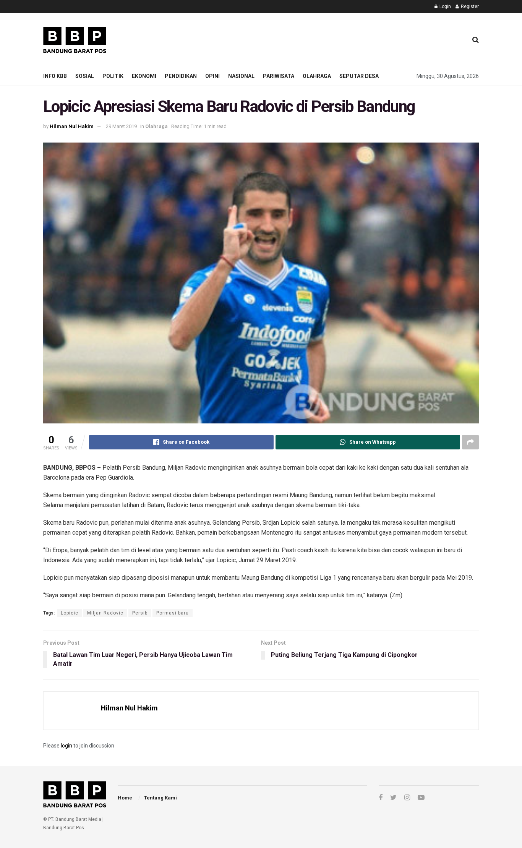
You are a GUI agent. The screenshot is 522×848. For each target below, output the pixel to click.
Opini (212, 76)
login (66, 746)
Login (444, 6)
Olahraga (317, 76)
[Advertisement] (322, 38)
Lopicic (69, 613)
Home (125, 798)
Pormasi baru (172, 613)
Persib (140, 613)
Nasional (241, 76)
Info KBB (55, 76)
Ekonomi (144, 76)
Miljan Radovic (105, 613)
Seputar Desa (359, 76)
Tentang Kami (160, 798)
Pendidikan (181, 76)
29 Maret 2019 (121, 126)
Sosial (84, 76)
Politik (112, 76)
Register (469, 6)
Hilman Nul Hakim (72, 126)
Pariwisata (278, 76)
